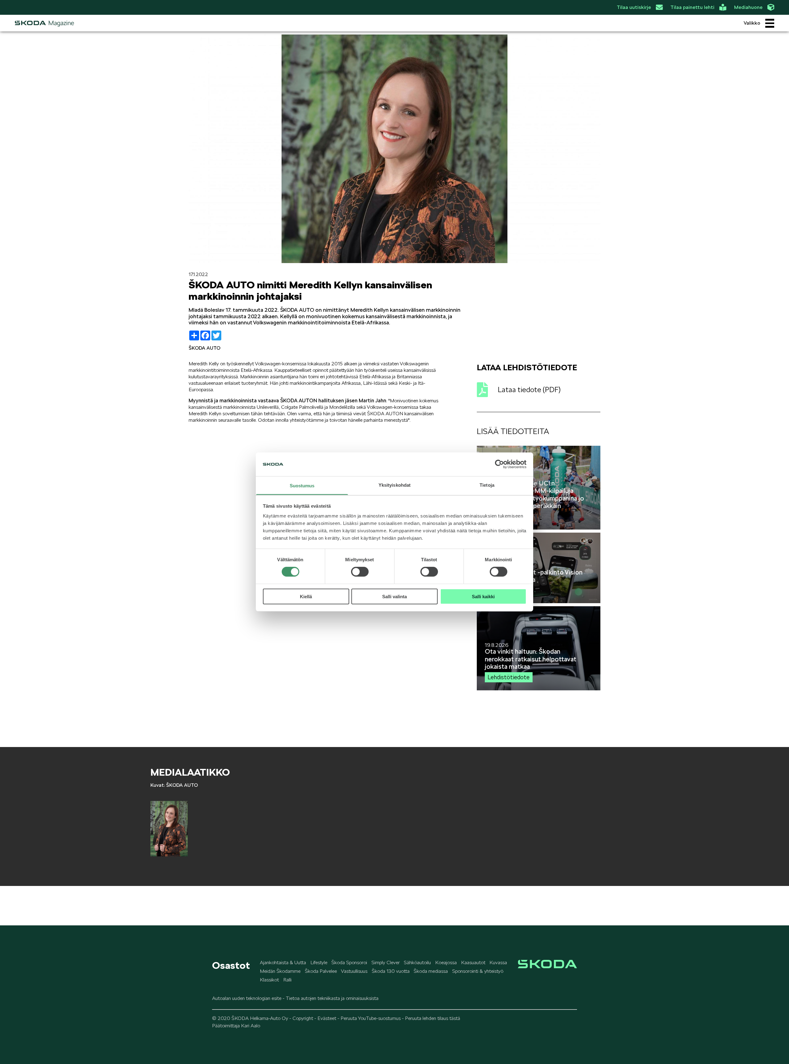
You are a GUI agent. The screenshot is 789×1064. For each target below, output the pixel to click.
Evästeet (326, 1018)
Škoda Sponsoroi (349, 962)
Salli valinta (394, 596)
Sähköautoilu (417, 962)
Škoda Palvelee (321, 971)
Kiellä (306, 596)
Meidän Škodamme (280, 971)
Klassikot (269, 980)
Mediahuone (748, 7)
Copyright (302, 1018)
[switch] (360, 572)
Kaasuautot (473, 962)
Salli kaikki (483, 596)
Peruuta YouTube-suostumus (371, 1018)
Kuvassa (498, 962)
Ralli (287, 980)
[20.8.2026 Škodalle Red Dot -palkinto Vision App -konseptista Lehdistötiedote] (538, 601)
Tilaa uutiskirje (634, 7)
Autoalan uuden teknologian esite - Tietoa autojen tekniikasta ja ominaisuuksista (295, 998)
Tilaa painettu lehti (692, 7)
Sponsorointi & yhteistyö (477, 971)
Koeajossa (446, 962)
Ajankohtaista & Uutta (283, 962)
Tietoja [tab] (487, 485)
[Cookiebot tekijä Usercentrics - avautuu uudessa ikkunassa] (499, 464)
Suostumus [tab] (302, 485)
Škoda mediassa (431, 971)
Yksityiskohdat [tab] (394, 485)
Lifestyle (318, 962)
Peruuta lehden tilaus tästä (432, 1018)
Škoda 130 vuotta (391, 971)
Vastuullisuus (354, 971)
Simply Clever (385, 962)
